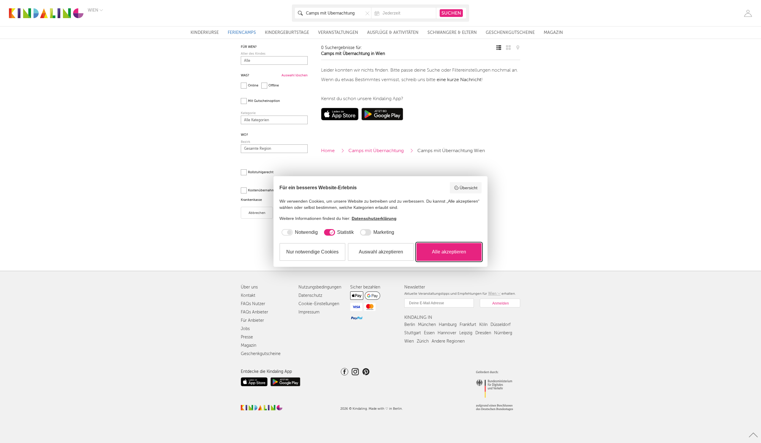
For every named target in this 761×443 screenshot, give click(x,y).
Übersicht (468, 187)
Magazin (553, 32)
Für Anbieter (252, 320)
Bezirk (245, 142)
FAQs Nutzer (253, 304)
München (427, 324)
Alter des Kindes (253, 53)
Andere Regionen (448, 341)
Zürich (423, 341)
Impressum (309, 312)
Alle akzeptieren (449, 251)
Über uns (249, 287)
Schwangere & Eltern (452, 32)
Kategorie (248, 113)
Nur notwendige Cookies (312, 251)
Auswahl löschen (295, 75)
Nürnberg (503, 333)
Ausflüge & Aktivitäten (393, 32)
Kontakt (248, 295)
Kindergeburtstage (287, 32)
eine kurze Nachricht (459, 79)
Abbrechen (257, 213)
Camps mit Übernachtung (376, 150)
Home (328, 150)
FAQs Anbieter (254, 312)
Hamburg (448, 324)
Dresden (483, 333)
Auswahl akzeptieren (381, 251)
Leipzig (465, 333)
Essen (429, 333)
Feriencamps (242, 32)
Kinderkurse (205, 32)
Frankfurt (468, 324)
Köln (483, 324)
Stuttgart (412, 333)
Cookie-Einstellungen (318, 304)
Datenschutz (310, 295)
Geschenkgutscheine (510, 32)
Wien (409, 341)
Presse (247, 337)
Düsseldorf (500, 324)
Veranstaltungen (338, 32)
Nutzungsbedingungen (319, 287)
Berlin (409, 324)
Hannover (447, 333)
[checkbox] (298, 232)
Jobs (245, 329)
